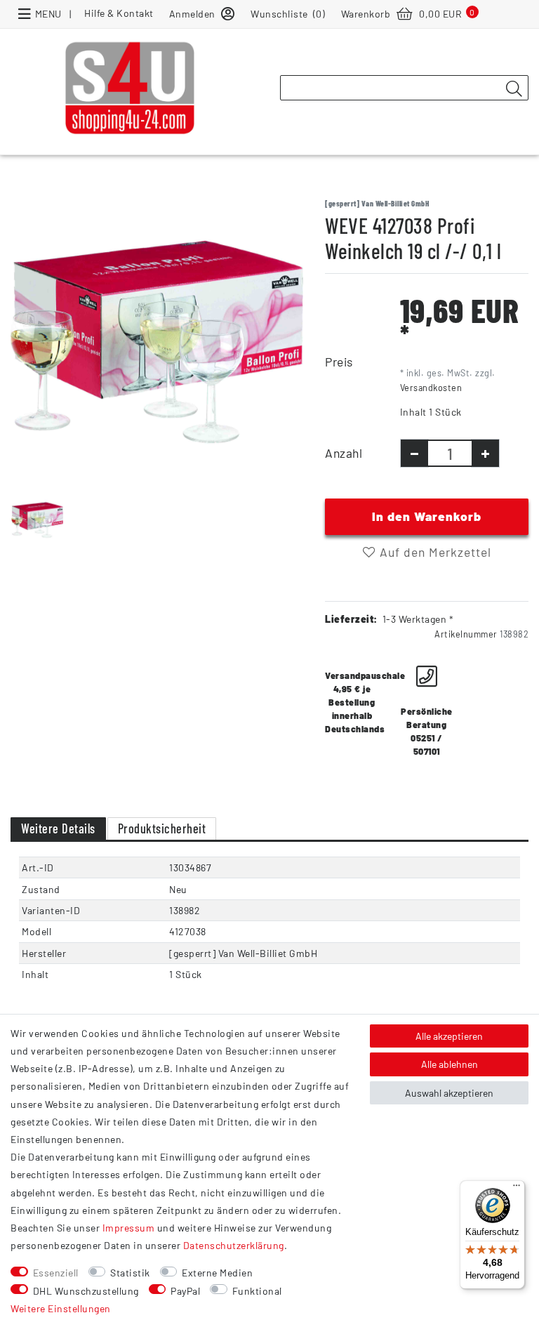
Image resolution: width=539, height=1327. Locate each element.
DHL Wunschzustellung (86, 1291)
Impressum (128, 1228)
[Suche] (513, 88)
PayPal (185, 1291)
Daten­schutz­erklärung (233, 1245)
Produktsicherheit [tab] (162, 828)
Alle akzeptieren (449, 1036)
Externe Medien (217, 1273)
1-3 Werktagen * (418, 619)
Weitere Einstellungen (61, 1308)
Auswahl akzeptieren (449, 1093)
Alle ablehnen (449, 1064)
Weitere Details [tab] (58, 828)
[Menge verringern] (414, 453)
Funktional (257, 1291)
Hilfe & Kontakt (119, 13)
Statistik (130, 1273)
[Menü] (516, 1188)
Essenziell (56, 1273)
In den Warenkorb (426, 516)
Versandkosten (431, 387)
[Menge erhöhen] (485, 453)
